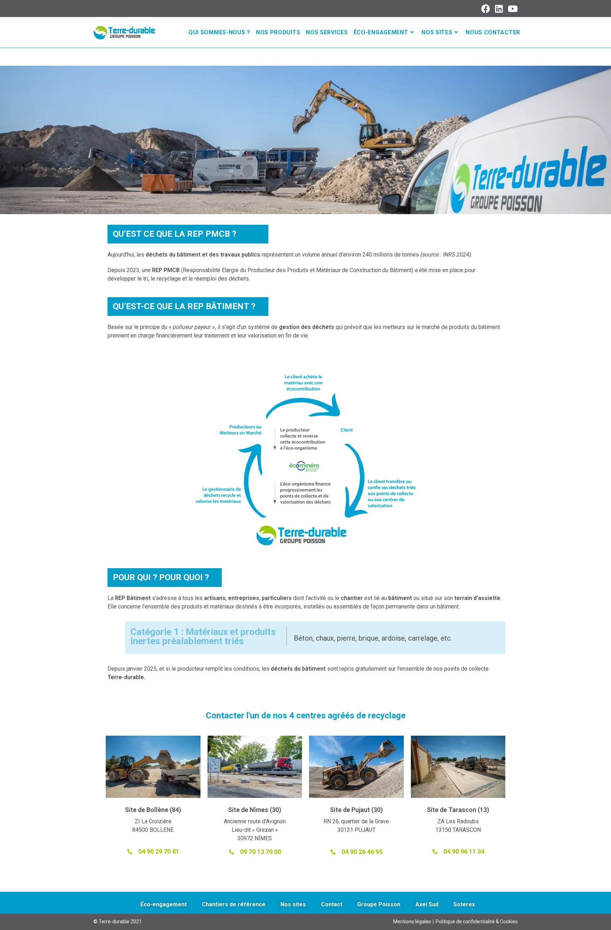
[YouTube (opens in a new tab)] (512, 8)
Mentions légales (412, 921)
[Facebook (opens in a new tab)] (486, 8)
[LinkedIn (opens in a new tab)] (499, 8)
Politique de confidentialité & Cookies (477, 921)
